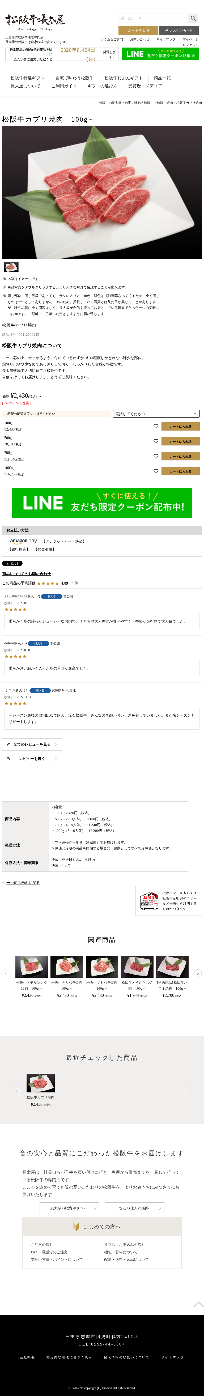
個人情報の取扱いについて (127, 1357)
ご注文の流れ (42, 1245)
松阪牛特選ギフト (28, 78)
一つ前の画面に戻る (23, 883)
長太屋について (25, 86)
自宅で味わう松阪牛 (75, 78)
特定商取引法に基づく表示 (69, 1357)
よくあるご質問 (112, 39)
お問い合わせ (139, 39)
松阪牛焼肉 (165, 103)
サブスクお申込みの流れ (124, 1245)
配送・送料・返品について (126, 1260)
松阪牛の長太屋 (110, 103)
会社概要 (27, 1357)
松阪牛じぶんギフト (124, 78)
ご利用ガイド (64, 86)
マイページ (191, 39)
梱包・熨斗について (121, 1252)
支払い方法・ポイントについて (57, 1260)
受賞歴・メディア (145, 86)
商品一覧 (162, 78)
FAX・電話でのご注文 (49, 1252)
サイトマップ (166, 39)
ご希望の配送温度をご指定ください (29, 414)
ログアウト (191, 45)
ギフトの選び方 (102, 86)
